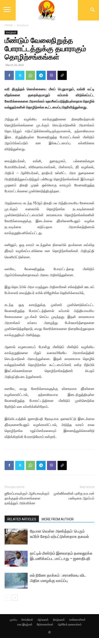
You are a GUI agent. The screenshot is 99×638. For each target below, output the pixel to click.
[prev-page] (7, 598)
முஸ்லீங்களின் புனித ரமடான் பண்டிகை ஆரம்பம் (74, 495)
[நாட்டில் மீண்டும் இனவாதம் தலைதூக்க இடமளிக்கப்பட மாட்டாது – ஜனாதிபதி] (16, 559)
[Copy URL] (62, 75)
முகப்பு (13, 619)
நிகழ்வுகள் (59, 619)
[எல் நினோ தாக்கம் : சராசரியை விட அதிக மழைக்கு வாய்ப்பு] (16, 581)
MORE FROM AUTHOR (58, 519)
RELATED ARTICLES (21, 519)
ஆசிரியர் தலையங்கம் (70, 624)
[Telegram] (41, 75)
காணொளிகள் (77, 619)
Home (9, 25)
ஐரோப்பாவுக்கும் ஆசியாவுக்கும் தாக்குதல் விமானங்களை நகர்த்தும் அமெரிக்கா (27, 498)
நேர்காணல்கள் (45, 624)
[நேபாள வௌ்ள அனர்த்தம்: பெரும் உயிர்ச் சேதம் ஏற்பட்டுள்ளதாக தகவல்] (16, 536)
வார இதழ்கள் (24, 624)
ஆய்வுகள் (43, 619)
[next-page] (15, 598)
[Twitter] (19, 75)
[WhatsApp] (30, 75)
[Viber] (51, 75)
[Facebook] (9, 75)
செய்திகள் (23, 25)
